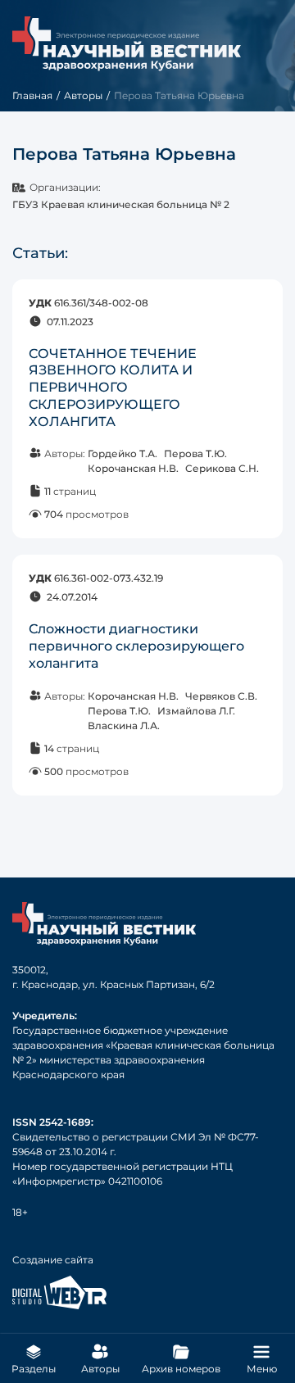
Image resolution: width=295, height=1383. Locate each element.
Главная (32, 95)
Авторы (83, 95)
